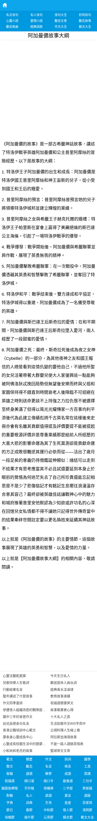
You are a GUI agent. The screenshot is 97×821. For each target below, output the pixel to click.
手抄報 (29, 788)
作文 (48, 759)
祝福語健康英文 (61, 703)
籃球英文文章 (60, 751)
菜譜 (87, 773)
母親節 (10, 817)
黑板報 (87, 788)
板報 (9, 773)
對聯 (9, 795)
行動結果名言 (13, 689)
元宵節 (48, 817)
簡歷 (29, 759)
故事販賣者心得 (61, 710)
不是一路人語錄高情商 (66, 744)
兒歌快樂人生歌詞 (16, 683)
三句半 (87, 781)
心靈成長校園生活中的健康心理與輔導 (31, 744)
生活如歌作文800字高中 (68, 723)
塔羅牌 (48, 788)
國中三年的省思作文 (17, 717)
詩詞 (68, 759)
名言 (48, 766)
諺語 (48, 795)
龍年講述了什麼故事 (17, 696)
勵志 (29, 766)
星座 (68, 802)
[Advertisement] (48, 88)
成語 (68, 773)
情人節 (68, 810)
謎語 (29, 773)
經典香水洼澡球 (61, 689)
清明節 (87, 810)
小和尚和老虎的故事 (17, 751)
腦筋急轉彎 (9, 788)
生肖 (48, 802)
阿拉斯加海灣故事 (63, 737)
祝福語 (10, 781)
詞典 (29, 802)
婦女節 (68, 817)
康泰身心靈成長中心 (17, 737)
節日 (9, 810)
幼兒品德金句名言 (16, 723)
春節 (29, 810)
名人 (29, 795)
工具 (87, 766)
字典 (9, 802)
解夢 (48, 773)
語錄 (87, 795)
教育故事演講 (60, 696)
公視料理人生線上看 (65, 730)
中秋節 (48, 810)
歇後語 (68, 781)
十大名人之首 (60, 717)
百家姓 (87, 802)
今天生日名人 (60, 676)
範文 (9, 759)
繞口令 (48, 781)
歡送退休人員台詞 (63, 683)
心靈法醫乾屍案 (14, 676)
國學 (87, 759)
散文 (9, 766)
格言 (68, 766)
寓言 (68, 795)
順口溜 (29, 781)
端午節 (29, 817)
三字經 (68, 788)
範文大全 (87, 817)
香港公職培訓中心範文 (19, 730)
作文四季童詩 (13, 703)
